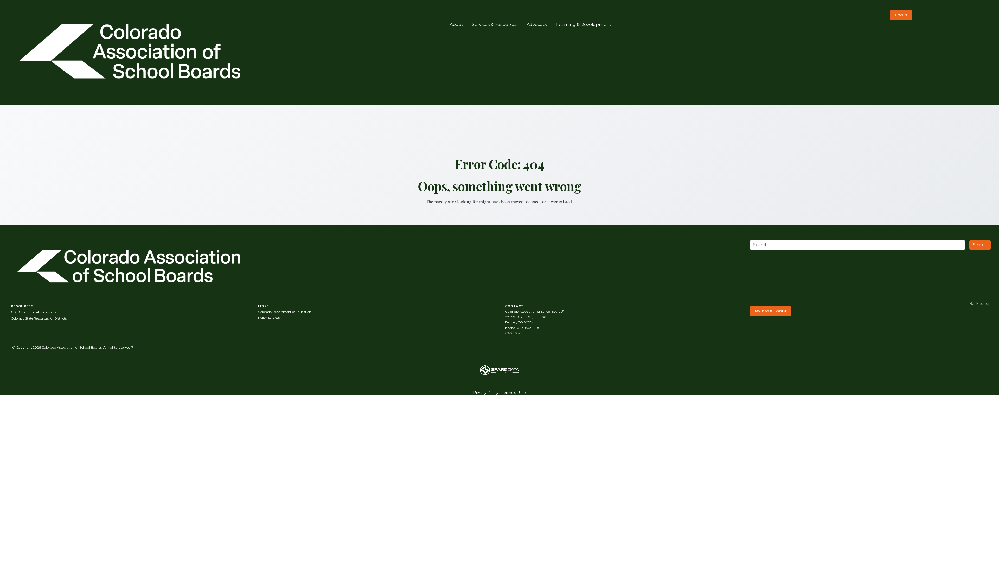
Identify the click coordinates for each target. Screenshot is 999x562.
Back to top (980, 303)
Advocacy (537, 24)
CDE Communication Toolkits (33, 312)
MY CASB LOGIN (770, 311)
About (456, 24)
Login (901, 15)
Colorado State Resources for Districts (39, 318)
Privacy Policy (485, 392)
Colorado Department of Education (284, 312)
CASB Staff (513, 333)
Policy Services (269, 318)
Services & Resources (494, 24)
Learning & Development (583, 24)
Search (980, 244)
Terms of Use (514, 392)
